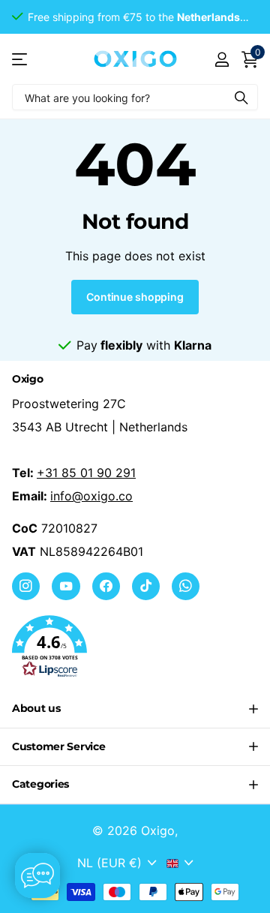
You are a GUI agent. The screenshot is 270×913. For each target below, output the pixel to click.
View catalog (20, 59)
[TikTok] (146, 586)
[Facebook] (106, 586)
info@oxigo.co (91, 495)
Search (241, 97)
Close (135, 709)
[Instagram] (26, 586)
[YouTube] (66, 586)
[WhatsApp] (186, 586)
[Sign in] (221, 59)
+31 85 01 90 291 (86, 472)
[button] (135, 646)
